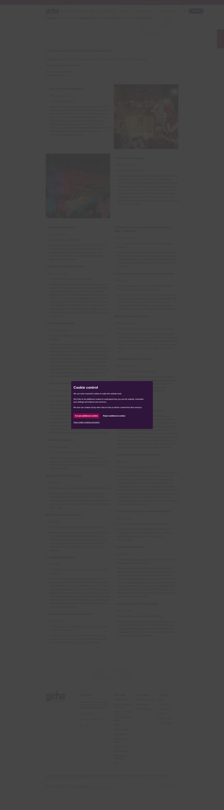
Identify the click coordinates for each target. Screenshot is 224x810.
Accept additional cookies (86, 416)
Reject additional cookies (114, 416)
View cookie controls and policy (87, 422)
